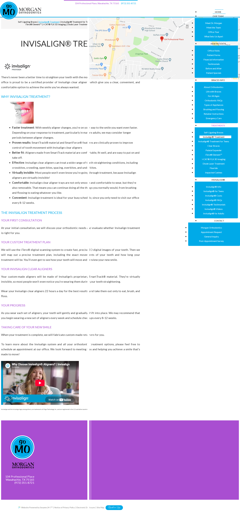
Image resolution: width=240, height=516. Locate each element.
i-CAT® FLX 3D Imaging (54, 24)
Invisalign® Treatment (49, 22)
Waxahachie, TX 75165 (97, 3)
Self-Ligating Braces (27, 22)
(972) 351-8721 (128, 3)
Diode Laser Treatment (78, 24)
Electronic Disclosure (86, 507)
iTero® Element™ (33, 24)
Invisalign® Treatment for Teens (76, 22)
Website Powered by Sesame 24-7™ (37, 507)
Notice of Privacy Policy (64, 507)
